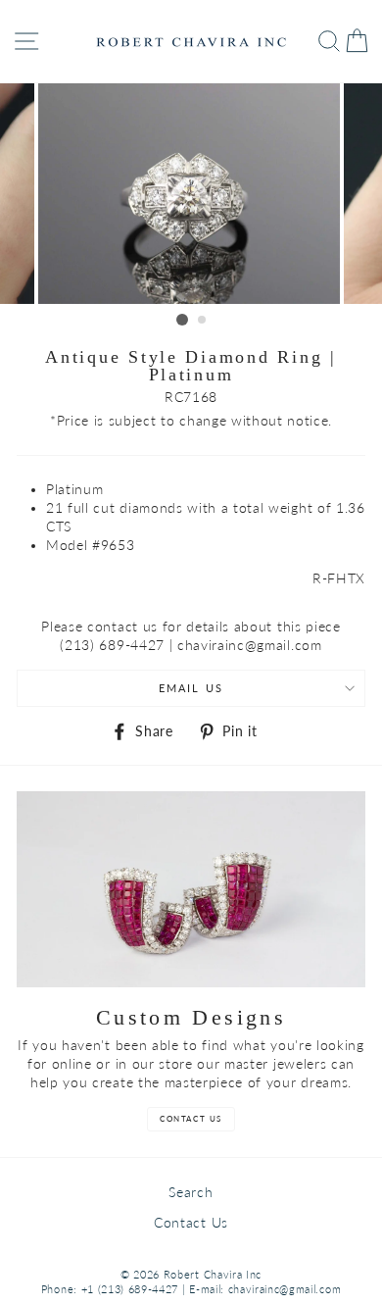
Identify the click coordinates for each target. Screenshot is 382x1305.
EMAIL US (191, 687)
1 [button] (182, 320)
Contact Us (191, 1222)
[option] (191, 193)
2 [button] (203, 321)
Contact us (191, 1119)
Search (190, 1192)
